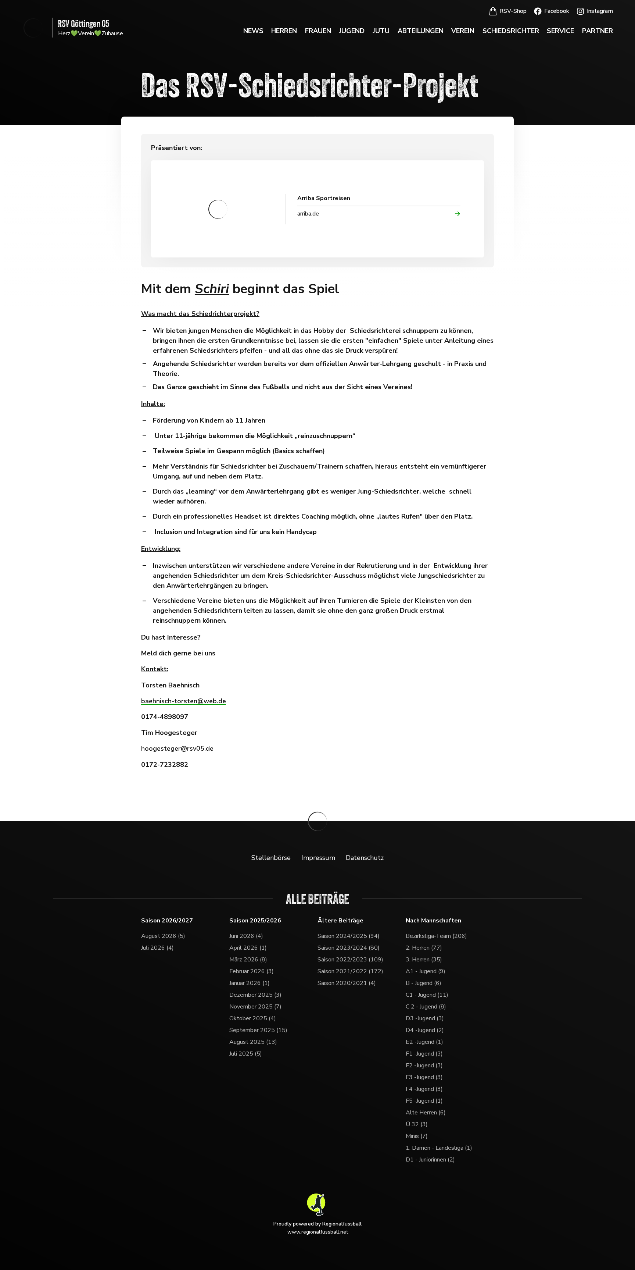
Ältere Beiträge (340, 921)
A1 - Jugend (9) (425, 971)
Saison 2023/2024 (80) (349, 948)
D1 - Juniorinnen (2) (430, 1160)
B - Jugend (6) (423, 983)
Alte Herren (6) (426, 1113)
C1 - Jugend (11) (427, 995)
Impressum (318, 857)
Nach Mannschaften (433, 921)
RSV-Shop (513, 11)
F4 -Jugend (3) (424, 1089)
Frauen (318, 30)
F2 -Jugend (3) (424, 1065)
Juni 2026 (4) (246, 936)
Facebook (556, 11)
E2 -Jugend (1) (424, 1042)
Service (560, 30)
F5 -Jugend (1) (424, 1101)
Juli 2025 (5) (245, 1054)
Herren (284, 30)
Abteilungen (421, 30)
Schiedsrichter (510, 30)
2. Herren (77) (424, 948)
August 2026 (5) (163, 936)
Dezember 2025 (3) (255, 995)
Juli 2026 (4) (157, 948)
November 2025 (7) (255, 1007)
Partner (597, 30)
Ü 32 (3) (417, 1124)
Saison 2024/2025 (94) (349, 936)
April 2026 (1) (248, 948)
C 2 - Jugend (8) (426, 1007)
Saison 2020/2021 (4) (347, 983)
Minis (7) (417, 1136)
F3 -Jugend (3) (424, 1077)
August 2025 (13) (253, 1042)
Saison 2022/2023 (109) (350, 960)
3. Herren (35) (424, 960)
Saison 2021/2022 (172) (350, 971)
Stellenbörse (271, 857)
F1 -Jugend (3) (424, 1054)
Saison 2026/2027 (167, 921)
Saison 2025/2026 (255, 921)
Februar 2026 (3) (251, 971)
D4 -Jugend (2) (425, 1030)
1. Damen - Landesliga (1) (439, 1148)
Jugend (352, 30)
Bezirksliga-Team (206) (436, 936)
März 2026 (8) (248, 960)
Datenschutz (365, 857)
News (253, 30)
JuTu (381, 30)
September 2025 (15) (258, 1030)
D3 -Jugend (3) (425, 1018)
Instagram (600, 11)
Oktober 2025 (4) (252, 1018)
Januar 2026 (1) (249, 983)
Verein (462, 30)
